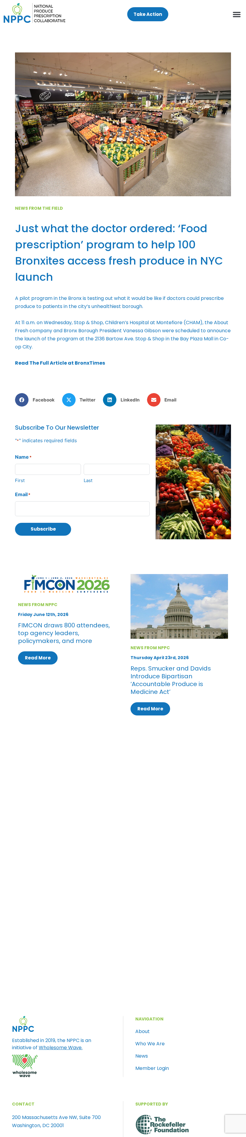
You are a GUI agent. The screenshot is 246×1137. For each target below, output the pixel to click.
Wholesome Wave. (60, 1047)
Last (88, 480)
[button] (236, 14)
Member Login (152, 1068)
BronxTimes (90, 363)
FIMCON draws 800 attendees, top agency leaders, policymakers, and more (64, 633)
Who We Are (150, 1044)
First (20, 480)
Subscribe (43, 529)
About (142, 1031)
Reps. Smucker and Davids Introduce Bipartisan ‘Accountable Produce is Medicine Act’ (170, 680)
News (141, 1056)
